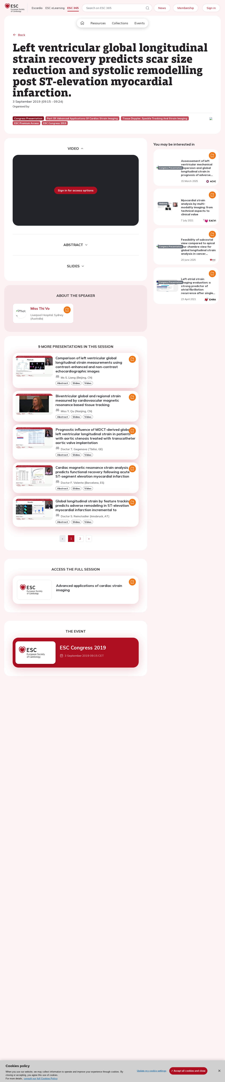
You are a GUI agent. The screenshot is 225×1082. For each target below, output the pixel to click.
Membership (185, 8)
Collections (120, 23)
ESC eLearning (55, 8)
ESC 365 (73, 8)
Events (139, 23)
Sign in (211, 8)
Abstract (62, 383)
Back (21, 35)
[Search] (147, 8)
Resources (98, 23)
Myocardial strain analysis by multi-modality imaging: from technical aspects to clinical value (197, 207)
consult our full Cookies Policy (40, 1078)
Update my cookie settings (151, 1071)
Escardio (37, 8)
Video (87, 383)
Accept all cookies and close (189, 1071)
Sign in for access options (76, 190)
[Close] (219, 1071)
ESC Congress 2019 (83, 648)
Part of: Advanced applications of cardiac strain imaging (82, 118)
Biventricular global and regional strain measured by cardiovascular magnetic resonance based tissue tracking (88, 400)
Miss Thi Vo (40, 308)
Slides (76, 383)
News (162, 8)
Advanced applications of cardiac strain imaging (89, 587)
